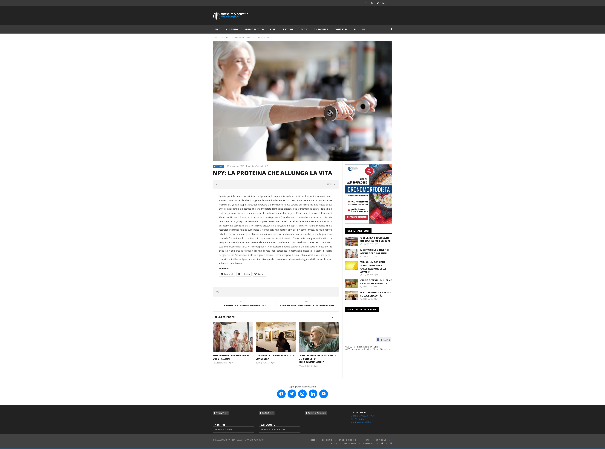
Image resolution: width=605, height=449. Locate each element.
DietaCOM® (321, 29)
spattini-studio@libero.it (363, 422)
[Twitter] (378, 3)
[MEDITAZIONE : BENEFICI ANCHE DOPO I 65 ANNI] (233, 337)
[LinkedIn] (383, 3)
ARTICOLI (288, 29)
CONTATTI (341, 29)
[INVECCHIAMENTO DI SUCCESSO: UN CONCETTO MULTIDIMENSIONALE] (319, 337)
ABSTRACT (226, 37)
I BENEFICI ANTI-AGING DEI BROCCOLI (244, 304)
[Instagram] (389, 3)
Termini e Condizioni (317, 413)
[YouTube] (372, 3)
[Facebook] (366, 3)
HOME (216, 29)
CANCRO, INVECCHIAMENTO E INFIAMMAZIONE (307, 304)
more (330, 184)
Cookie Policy (267, 413)
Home (215, 37)
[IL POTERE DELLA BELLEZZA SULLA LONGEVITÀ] (276, 337)
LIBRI (273, 29)
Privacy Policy (222, 413)
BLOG (304, 29)
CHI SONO (232, 29)
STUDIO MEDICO (254, 29)
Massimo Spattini (255, 166)
